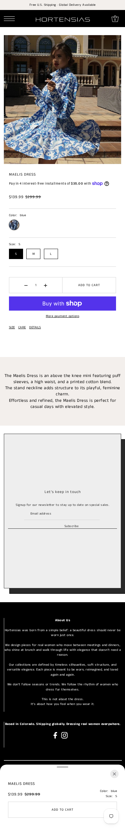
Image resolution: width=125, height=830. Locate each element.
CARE (22, 327)
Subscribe (71, 526)
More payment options (62, 316)
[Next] (27, 43)
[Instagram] (64, 735)
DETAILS (35, 327)
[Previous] (12, 43)
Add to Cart (89, 285)
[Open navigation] (11, 18)
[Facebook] (55, 735)
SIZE (12, 327)
